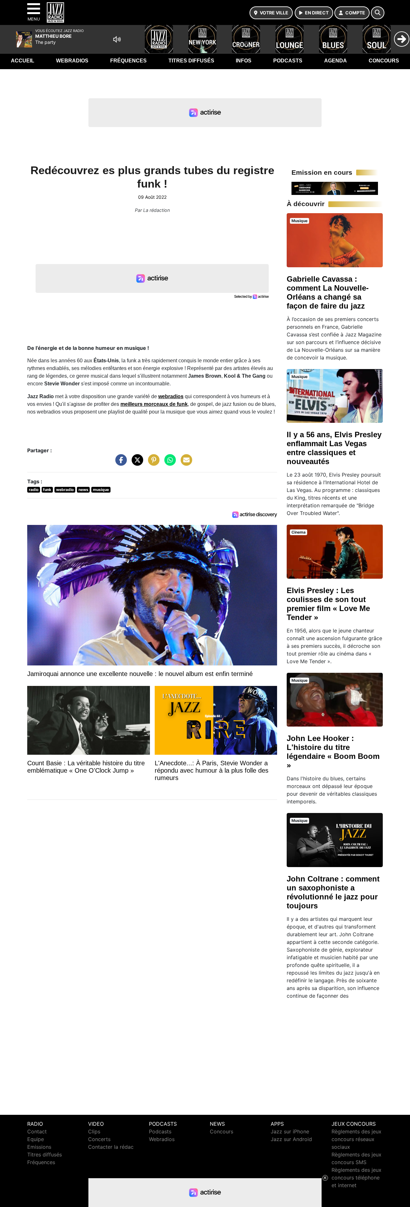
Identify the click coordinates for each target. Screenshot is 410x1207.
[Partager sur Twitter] (135, 463)
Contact (37, 1131)
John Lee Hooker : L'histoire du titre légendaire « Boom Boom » (333, 751)
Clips (94, 1131)
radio (33, 489)
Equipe (35, 1139)
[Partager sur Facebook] (119, 463)
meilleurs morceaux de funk (154, 404)
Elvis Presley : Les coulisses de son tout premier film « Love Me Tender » (328, 604)
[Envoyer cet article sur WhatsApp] (168, 463)
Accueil (22, 60)
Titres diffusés (191, 60)
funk (47, 489)
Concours (384, 60)
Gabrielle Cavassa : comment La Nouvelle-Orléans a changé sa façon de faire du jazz (328, 292)
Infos (243, 60)
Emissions (39, 1147)
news (83, 489)
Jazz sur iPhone (290, 1131)
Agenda (335, 60)
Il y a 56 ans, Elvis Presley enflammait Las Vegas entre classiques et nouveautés (334, 448)
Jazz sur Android (291, 1139)
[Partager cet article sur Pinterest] (152, 463)
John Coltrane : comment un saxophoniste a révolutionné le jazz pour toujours (333, 892)
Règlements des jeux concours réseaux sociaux (356, 1139)
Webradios (72, 60)
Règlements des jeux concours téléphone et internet (356, 1177)
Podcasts (287, 60)
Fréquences (128, 60)
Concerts (99, 1139)
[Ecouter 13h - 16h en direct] (334, 188)
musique (101, 489)
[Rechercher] (377, 12)
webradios (171, 396)
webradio (65, 489)
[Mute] (117, 39)
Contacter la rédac (111, 1147)
